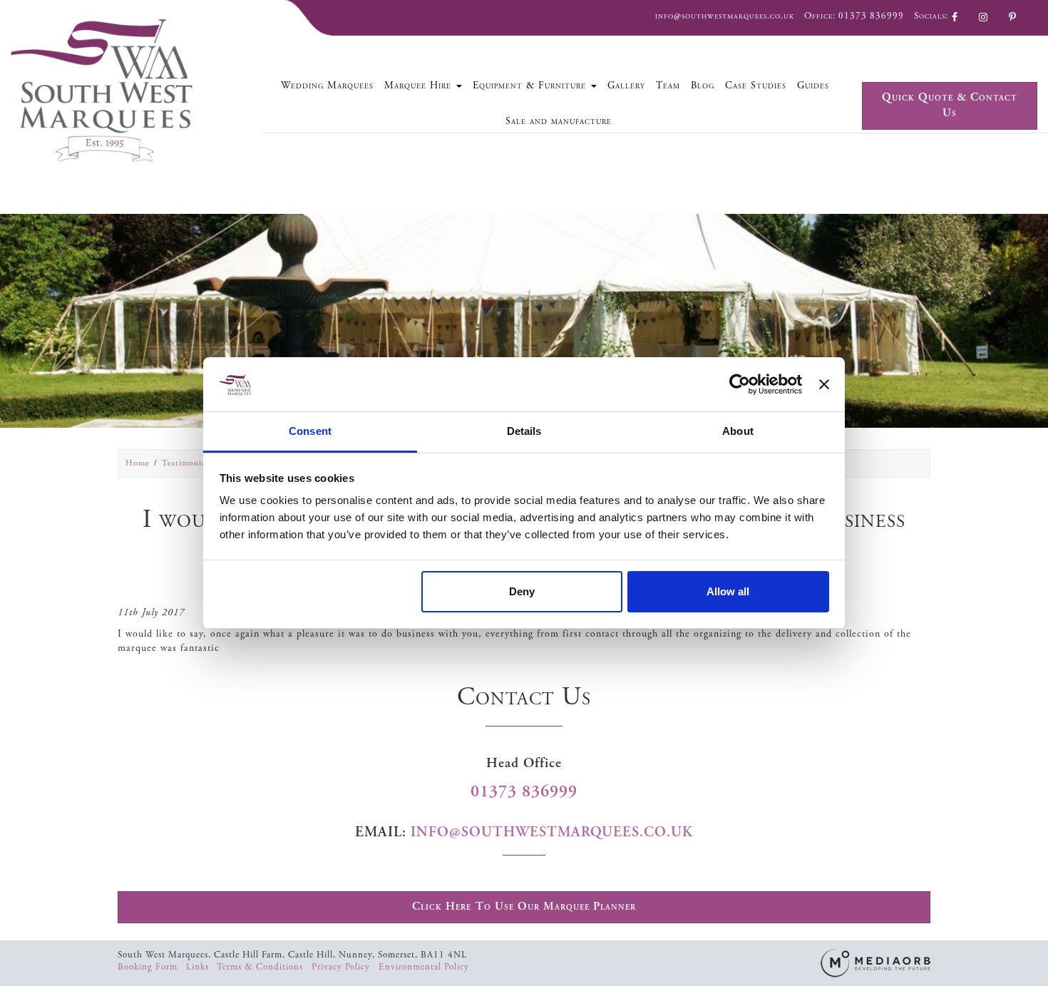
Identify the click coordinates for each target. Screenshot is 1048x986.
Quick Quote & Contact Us (949, 105)
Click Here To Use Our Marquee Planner (524, 906)
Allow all (728, 591)
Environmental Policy (424, 967)
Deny (522, 591)
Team (668, 85)
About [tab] (738, 431)
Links (199, 967)
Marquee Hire (419, 85)
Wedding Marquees (327, 85)
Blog (702, 85)
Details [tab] (524, 431)
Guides (813, 85)
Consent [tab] (310, 431)
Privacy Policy (342, 967)
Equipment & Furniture (531, 85)
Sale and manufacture (558, 121)
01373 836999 (871, 16)
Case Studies (755, 85)
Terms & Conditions (261, 967)
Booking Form (149, 967)
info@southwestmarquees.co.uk (724, 16)
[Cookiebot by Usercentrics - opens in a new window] (739, 384)
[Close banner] (824, 384)
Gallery (626, 85)
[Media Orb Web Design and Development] (875, 962)
